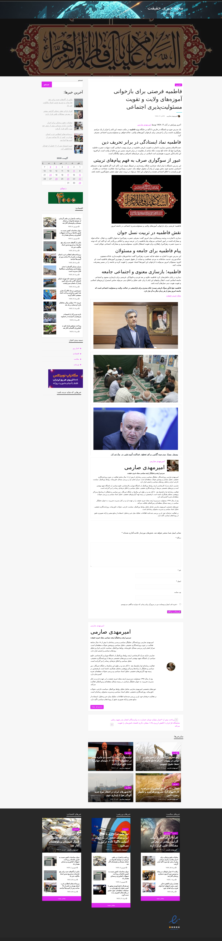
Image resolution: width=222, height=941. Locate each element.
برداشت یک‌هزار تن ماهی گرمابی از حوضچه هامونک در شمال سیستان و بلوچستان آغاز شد (70, 220)
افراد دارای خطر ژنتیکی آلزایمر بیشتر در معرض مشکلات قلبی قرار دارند (164, 841)
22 (80, 179)
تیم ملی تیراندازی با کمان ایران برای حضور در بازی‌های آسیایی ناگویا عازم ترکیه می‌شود (112, 839)
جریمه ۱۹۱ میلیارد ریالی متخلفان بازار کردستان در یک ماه (70, 304)
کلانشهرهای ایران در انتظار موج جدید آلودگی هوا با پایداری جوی (113, 793)
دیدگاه (178, 538)
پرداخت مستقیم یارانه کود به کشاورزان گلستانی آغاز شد (71, 327)
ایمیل (178, 581)
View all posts (97, 707)
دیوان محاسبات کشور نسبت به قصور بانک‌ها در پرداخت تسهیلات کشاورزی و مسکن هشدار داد (70, 232)
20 (50, 175)
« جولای (63, 188)
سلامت (76, 359)
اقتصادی (76, 353)
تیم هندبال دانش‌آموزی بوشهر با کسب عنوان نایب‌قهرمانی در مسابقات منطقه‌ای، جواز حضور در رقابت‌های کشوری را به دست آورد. (118, 890)
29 (80, 183)
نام (179, 570)
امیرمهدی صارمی (171, 116)
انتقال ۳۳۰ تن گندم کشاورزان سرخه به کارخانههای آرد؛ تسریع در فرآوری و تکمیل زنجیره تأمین (158, 792)
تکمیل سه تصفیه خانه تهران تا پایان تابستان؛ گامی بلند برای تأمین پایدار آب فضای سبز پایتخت (69, 281)
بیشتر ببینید (160, 898)
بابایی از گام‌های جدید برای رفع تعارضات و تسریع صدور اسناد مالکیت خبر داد (57, 102)
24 (68, 179)
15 (80, 175)
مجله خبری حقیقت (165, 8)
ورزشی (76, 364)
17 (68, 175)
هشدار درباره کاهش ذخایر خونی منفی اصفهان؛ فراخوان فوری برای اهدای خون (168, 886)
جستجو (80, 80)
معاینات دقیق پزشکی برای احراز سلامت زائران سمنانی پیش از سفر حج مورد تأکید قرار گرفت (57, 125)
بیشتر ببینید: (111, 905)
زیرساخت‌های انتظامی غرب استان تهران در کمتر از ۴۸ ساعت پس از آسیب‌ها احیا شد (59, 137)
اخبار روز (178, 85)
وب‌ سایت (177, 592)
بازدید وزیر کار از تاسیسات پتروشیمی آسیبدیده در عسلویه (71, 315)
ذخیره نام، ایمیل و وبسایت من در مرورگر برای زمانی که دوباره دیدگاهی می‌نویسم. (149, 604)
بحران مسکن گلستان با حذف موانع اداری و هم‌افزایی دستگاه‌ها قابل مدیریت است (70, 269)
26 (56, 179)
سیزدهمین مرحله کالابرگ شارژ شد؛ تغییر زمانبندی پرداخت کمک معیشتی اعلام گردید (70, 293)
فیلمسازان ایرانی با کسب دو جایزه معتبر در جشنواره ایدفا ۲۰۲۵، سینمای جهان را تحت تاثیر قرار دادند (111, 760)
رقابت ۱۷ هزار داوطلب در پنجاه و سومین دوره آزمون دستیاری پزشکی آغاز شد (167, 874)
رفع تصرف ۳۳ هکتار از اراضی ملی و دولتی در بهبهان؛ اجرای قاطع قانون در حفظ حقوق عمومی (160, 760)
